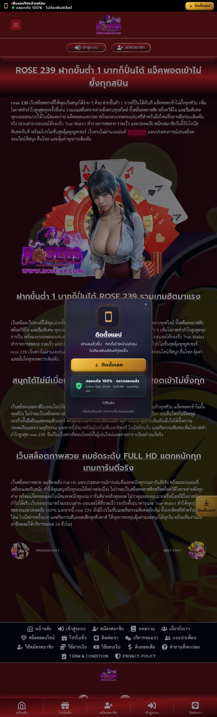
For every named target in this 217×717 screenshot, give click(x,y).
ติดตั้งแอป (202, 5)
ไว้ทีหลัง (108, 403)
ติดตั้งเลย (112, 364)
